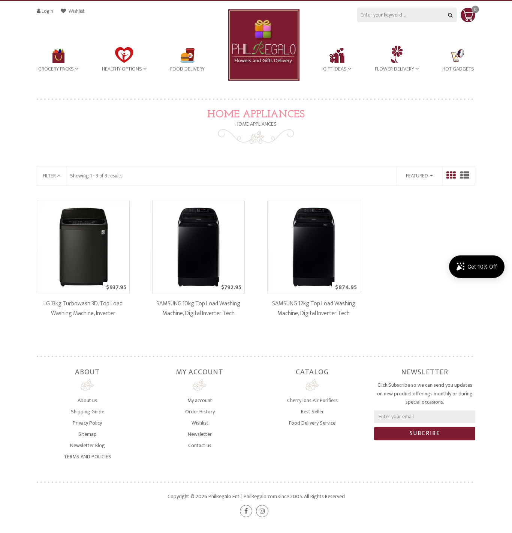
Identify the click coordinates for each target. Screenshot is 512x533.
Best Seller (312, 411)
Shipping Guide (87, 411)
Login (47, 11)
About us (87, 400)
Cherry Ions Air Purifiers (312, 400)
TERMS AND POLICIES (87, 456)
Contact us (199, 445)
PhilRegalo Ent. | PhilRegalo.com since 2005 (255, 496)
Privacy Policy (87, 423)
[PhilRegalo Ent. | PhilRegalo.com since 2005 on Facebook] (246, 511)
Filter (50, 175)
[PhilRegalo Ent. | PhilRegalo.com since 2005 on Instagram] (262, 511)
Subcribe (425, 433)
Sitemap (87, 434)
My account (199, 400)
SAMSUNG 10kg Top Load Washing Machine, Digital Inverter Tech (198, 308)
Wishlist (76, 11)
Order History (200, 411)
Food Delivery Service (312, 423)
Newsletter (200, 434)
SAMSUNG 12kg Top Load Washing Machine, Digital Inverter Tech (313, 308)
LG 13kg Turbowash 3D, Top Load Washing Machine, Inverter (83, 308)
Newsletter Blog (87, 445)
